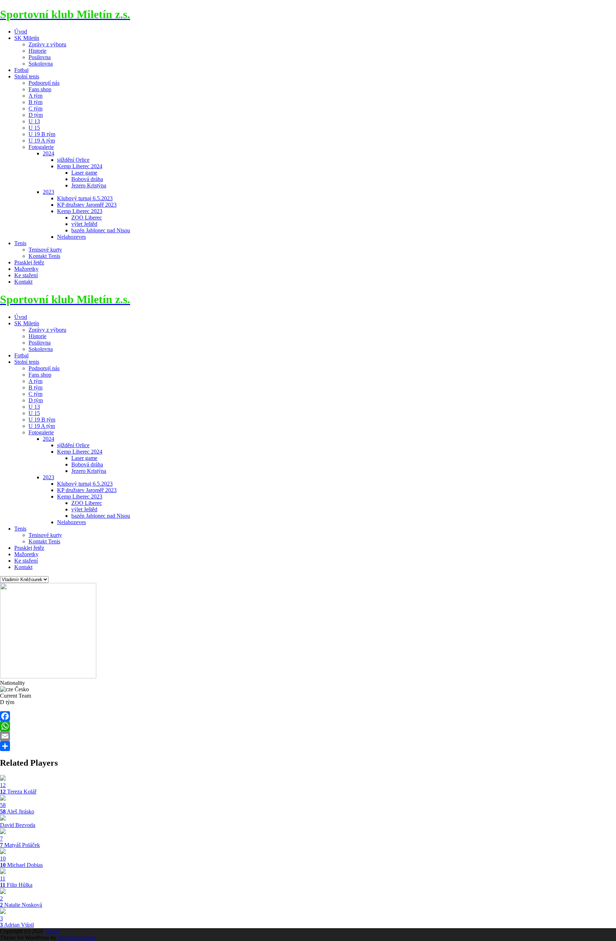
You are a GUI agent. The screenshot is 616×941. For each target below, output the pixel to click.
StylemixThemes (77, 938)
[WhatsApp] (308, 726)
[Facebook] (308, 716)
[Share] (308, 746)
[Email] (308, 736)
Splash (52, 931)
